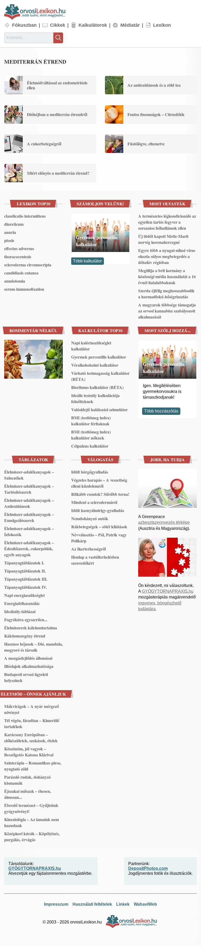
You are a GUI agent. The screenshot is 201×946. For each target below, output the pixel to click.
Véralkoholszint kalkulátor (94, 365)
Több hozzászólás (161, 411)
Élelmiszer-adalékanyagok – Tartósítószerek (29, 489)
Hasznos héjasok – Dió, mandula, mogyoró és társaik (33, 647)
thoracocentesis (17, 257)
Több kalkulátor (87, 261)
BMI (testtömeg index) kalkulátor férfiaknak (91, 421)
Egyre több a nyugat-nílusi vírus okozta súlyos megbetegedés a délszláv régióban (166, 256)
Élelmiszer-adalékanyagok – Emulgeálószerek (29, 517)
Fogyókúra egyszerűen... (25, 620)
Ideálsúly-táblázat (20, 611)
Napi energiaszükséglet (24, 595)
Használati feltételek (92, 904)
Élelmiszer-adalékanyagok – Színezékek (29, 475)
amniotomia (14, 281)
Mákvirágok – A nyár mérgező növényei (31, 709)
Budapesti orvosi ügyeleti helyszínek (26, 677)
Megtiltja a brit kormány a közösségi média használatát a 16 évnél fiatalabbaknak (167, 276)
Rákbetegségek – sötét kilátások (99, 527)
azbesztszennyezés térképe (164, 522)
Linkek (123, 904)
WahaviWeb (145, 904)
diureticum (14, 224)
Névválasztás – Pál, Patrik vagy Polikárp (99, 538)
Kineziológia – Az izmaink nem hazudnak (31, 822)
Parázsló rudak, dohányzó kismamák (27, 780)
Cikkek (57, 25)
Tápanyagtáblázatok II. (25, 571)
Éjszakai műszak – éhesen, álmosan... (27, 794)
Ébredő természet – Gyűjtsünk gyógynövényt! (31, 808)
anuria (10, 232)
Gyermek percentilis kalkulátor (96, 241)
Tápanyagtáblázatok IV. (25, 587)
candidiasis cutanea (21, 273)
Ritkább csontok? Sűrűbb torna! (100, 494)
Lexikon (162, 25)
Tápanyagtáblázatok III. (25, 579)
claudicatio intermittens (25, 216)
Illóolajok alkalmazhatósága (28, 666)
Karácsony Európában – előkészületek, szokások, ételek (31, 738)
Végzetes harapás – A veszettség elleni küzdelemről (99, 483)
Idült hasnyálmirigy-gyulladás (97, 510)
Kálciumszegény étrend (24, 636)
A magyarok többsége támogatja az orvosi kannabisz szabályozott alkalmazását (167, 311)
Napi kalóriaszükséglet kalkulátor (91, 346)
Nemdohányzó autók (89, 518)
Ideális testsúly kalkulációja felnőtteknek (95, 398)
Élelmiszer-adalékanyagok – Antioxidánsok (29, 503)
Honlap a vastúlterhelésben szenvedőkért (95, 560)
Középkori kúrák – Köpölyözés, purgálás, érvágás (32, 836)
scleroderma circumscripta (27, 265)
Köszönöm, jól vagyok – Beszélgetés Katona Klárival (28, 752)
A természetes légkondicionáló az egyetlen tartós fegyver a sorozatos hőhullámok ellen (167, 222)
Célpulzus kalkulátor (89, 446)
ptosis (9, 240)
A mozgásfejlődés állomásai (28, 658)
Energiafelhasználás (22, 603)
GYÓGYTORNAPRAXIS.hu (167, 591)
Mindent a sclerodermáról (94, 502)
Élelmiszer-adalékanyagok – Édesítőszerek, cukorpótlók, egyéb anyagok (29, 549)
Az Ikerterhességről (88, 549)
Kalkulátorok (93, 25)
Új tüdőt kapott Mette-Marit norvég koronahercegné (163, 239)
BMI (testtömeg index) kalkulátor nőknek (91, 435)
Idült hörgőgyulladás (89, 472)
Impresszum (56, 904)
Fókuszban (24, 25)
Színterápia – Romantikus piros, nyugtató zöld (32, 766)
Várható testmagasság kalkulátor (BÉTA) (100, 376)
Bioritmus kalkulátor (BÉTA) (97, 387)
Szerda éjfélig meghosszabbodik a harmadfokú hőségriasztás (166, 294)
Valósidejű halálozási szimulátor (99, 409)
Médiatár (130, 25)
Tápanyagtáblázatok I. (24, 563)
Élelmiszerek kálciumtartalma (30, 628)
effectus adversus (19, 248)
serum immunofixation (24, 289)
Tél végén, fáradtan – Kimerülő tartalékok (31, 723)
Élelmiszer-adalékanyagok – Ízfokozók (29, 531)
